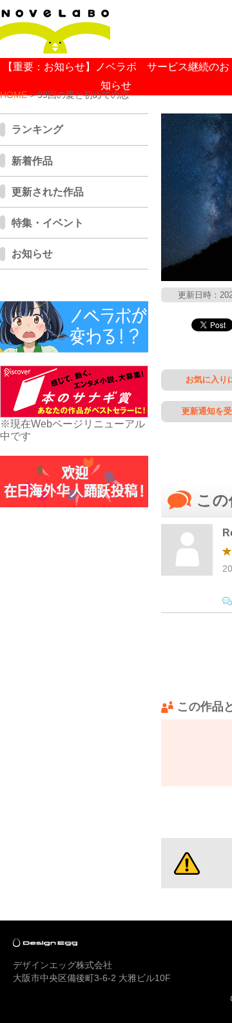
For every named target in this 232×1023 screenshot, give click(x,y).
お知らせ (32, 253)
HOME (13, 95)
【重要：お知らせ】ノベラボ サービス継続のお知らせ (116, 76)
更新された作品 (48, 191)
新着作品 (32, 160)
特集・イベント (48, 222)
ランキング (37, 129)
